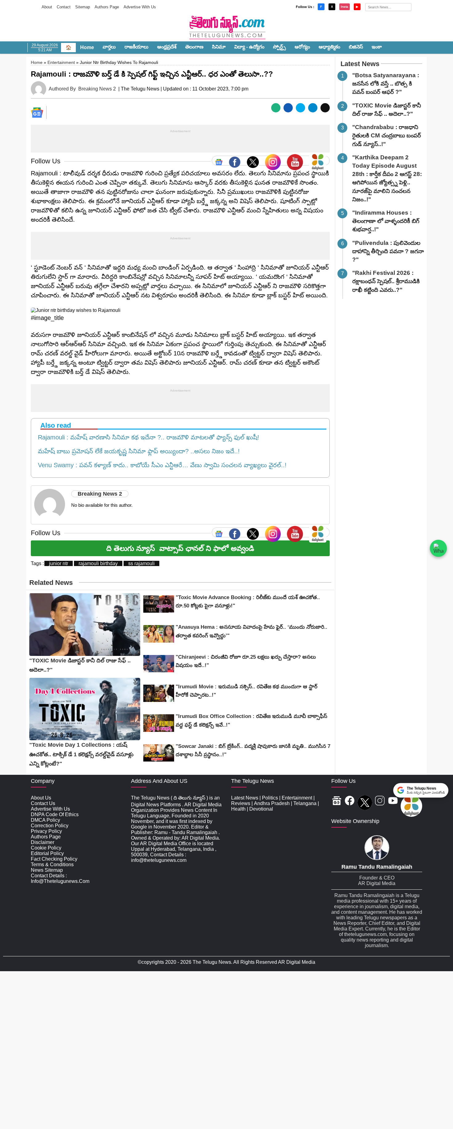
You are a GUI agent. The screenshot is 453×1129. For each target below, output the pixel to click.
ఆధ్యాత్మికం (329, 46)
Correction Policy (49, 825)
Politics (270, 797)
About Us (41, 797)
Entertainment (61, 62)
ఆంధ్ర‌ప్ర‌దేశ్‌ (167, 46)
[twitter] (252, 160)
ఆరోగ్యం (302, 46)
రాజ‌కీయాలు (136, 46)
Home (87, 47)
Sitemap (82, 7)
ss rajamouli (141, 563)
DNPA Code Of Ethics (55, 814)
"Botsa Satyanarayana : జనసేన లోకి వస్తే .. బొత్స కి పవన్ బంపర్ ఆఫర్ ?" (385, 83)
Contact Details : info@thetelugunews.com (60, 878)
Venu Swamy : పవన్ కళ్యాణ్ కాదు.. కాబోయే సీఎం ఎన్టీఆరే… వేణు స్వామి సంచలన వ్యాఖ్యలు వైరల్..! (160, 465)
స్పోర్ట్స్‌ (279, 46)
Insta (344, 6)
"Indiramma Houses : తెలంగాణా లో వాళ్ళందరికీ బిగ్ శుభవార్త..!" (385, 221)
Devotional (261, 809)
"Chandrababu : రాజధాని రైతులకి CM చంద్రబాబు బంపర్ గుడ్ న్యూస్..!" (386, 135)
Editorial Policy (47, 853)
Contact (64, 7)
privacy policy (46, 831)
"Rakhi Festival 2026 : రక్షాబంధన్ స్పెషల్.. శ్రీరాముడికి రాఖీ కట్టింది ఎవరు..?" (386, 281)
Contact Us (43, 803)
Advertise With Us (140, 7)
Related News (51, 582)
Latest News (360, 64)
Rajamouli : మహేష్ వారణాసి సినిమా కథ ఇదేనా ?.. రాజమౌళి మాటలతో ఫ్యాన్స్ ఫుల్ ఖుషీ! (146, 437)
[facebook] (234, 160)
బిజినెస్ (356, 46)
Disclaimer (42, 842)
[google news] (219, 160)
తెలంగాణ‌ (194, 46)
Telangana (304, 803)
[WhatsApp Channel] (438, 548)
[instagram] (273, 160)
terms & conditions (52, 864)
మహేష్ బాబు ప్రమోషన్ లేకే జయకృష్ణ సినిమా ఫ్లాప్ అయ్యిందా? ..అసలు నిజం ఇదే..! (137, 451)
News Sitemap (47, 870)
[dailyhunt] (411, 806)
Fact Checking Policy (54, 859)
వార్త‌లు (109, 46)
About (47, 7)
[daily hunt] (318, 160)
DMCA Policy (45, 820)
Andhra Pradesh (272, 803)
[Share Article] (275, 107)
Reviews (240, 803)
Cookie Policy (46, 847)
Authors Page (107, 7)
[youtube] (294, 160)
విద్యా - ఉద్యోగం (249, 46)
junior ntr (58, 563)
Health (238, 809)
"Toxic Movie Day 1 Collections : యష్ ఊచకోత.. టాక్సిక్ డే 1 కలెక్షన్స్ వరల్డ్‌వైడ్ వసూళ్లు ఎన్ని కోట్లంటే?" (81, 754)
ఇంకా (377, 46)
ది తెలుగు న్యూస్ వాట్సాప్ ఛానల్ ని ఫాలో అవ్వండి (180, 548)
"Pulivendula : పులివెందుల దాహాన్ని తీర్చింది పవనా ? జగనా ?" (388, 251)
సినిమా (219, 46)
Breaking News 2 (97, 88)
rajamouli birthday (98, 563)
